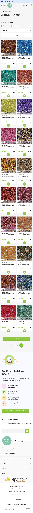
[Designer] (27, 5)
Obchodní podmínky (16, 494)
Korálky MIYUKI (10, 11)
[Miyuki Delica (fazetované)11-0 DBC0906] (24, 106)
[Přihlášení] (24, 5)
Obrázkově (16, 26)
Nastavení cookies (16, 489)
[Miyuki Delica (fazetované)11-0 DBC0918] (8, 77)
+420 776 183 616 (8, 451)
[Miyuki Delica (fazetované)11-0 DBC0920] (24, 48)
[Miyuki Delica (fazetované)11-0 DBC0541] (24, 136)
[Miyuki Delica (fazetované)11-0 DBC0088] (8, 283)
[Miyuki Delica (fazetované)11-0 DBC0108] (24, 195)
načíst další (16, 339)
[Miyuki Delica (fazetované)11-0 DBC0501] (8, 165)
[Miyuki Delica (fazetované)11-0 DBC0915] (24, 77)
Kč (28, 1)
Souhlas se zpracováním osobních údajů (16, 491)
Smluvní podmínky (12, 509)
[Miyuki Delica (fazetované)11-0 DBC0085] (24, 283)
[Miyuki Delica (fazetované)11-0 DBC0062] (8, 312)
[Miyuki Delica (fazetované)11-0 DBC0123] (24, 165)
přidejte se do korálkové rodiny (15, 410)
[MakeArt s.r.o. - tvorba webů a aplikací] (23, 504)
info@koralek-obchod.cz (10, 453)
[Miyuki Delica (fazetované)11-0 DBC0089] (24, 253)
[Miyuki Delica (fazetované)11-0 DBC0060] (24, 312)
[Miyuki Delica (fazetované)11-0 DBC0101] (24, 224)
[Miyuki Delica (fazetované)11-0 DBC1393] (8, 48)
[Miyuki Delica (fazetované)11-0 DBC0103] (8, 224)
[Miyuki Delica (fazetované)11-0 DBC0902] (8, 136)
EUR (31, 1)
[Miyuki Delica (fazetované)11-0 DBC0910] (8, 106)
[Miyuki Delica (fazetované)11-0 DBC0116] (8, 195)
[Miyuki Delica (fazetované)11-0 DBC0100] (8, 253)
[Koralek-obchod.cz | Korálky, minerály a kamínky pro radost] (9, 5)
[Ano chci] (27, 431)
